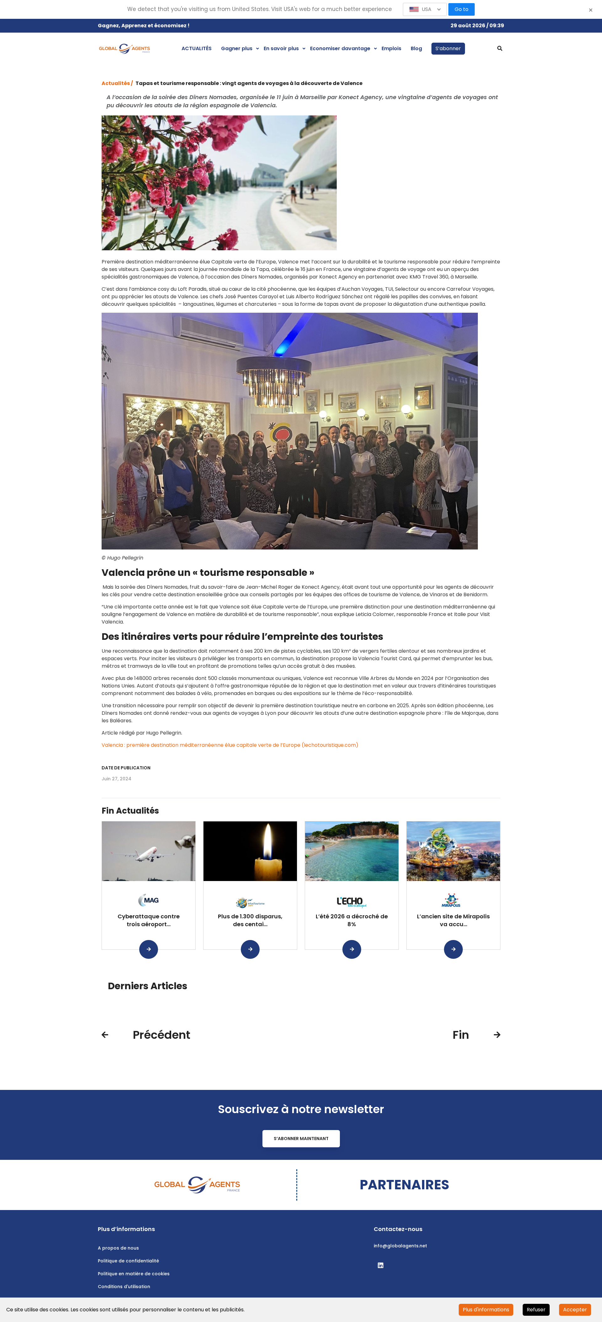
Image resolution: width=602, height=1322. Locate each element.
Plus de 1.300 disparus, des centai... (250, 920)
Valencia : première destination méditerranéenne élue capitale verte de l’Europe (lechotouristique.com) (230, 745)
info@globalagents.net (400, 1246)
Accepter (575, 1309)
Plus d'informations (486, 1309)
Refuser (536, 1309)
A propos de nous (118, 1248)
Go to (461, 9)
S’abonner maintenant (301, 1138)
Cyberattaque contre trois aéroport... (149, 920)
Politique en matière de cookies (134, 1274)
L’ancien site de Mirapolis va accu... (453, 920)
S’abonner (448, 48)
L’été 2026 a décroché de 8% (352, 920)
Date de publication (126, 768)
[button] (425, 9)
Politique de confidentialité (128, 1261)
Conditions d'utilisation (124, 1286)
